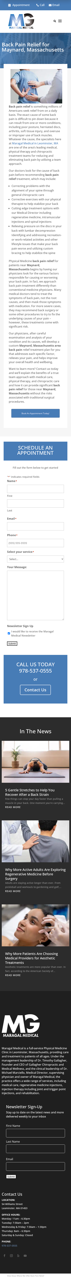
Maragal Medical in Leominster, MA (35, 143)
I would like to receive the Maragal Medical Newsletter (32, 633)
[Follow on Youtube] (25, 1255)
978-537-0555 (35, 670)
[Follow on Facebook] (4, 1255)
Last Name (13, 1141)
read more (13, 807)
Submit (12, 643)
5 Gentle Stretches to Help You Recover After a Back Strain (29, 792)
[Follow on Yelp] (18, 1255)
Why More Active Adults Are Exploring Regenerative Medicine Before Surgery (35, 874)
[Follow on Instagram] (11, 1255)
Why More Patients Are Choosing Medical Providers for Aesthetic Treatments (31, 958)
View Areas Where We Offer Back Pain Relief (25, 1276)
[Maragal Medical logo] (21, 21)
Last (9, 510)
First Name (13, 1126)
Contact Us (35, 690)
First (9, 495)
